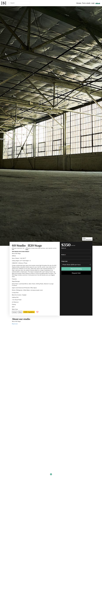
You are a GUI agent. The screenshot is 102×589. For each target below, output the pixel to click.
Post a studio (86, 3)
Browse (78, 3)
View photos (88, 239)
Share (20, 312)
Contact (14, 312)
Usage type (64, 261)
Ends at (63, 254)
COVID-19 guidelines (29, 312)
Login (93, 3)
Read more (15, 324)
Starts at (64, 248)
